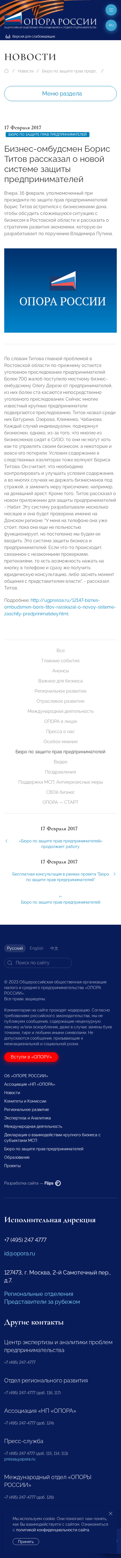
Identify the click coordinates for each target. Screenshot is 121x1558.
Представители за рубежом (42, 1301)
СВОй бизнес (60, 792)
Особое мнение (61, 741)
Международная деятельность (61, 711)
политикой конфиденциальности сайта (52, 1530)
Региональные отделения (38, 1294)
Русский (15, 948)
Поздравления (60, 772)
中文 (54, 948)
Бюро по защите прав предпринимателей (70, 71)
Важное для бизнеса (60, 681)
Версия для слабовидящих (33, 36)
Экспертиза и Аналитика (27, 1118)
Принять (26, 1541)
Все (61, 650)
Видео (61, 762)
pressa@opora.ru (19, 1459)
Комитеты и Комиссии (25, 1101)
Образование (17, 1157)
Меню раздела (62, 93)
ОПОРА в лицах (60, 721)
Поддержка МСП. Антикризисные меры (60, 782)
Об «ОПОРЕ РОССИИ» (26, 1076)
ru (111, 25)
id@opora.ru (19, 1253)
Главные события (60, 660)
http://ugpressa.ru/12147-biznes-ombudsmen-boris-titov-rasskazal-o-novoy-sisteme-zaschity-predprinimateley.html (60, 607)
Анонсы (60, 670)
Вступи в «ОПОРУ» (31, 1057)
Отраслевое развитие (60, 701)
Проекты (12, 1166)
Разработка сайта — (29, 1183)
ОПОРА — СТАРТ (60, 802)
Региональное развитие (60, 691)
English (36, 948)
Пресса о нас (60, 731)
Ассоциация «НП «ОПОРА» (29, 1084)
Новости (25, 71)
